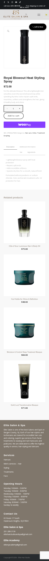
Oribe (34, 133)
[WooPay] (24, 125)
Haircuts (7, 459)
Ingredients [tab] (31, 152)
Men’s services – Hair (12, 463)
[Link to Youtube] (16, 2)
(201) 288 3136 (15, 6)
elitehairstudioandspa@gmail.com (18, 534)
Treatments (9, 472)
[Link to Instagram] (12, 2)
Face (6, 476)
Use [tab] (21, 152)
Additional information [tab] (28, 147)
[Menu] (39, 15)
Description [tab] (10, 147)
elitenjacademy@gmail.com (15, 544)
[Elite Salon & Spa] (20, 14)
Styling (6, 468)
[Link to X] (8, 2)
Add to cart (13, 116)
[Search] (26, 14)
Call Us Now (37, 27)
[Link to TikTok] (20, 2)
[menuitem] (26, 14)
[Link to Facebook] (4, 2)
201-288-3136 (9, 531)
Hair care (28, 133)
